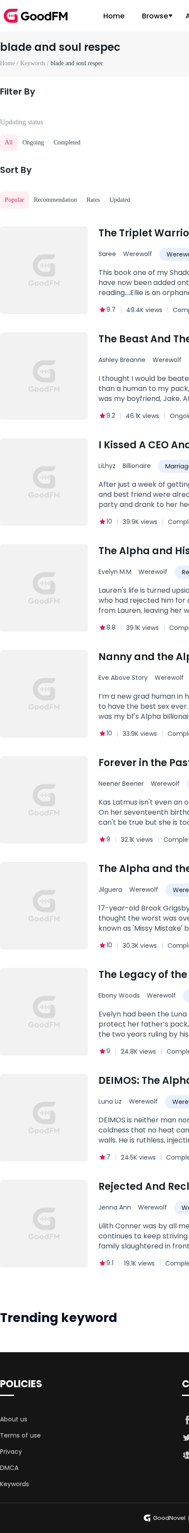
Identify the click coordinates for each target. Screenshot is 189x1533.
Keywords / (35, 63)
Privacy (11, 1451)
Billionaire (137, 465)
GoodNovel (169, 1518)
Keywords (14, 1484)
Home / (10, 63)
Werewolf (137, 254)
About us (13, 1419)
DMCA (9, 1467)
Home (113, 16)
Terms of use (20, 1435)
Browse (155, 16)
